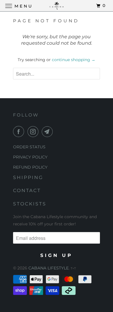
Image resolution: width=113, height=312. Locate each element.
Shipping (28, 177)
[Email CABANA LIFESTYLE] (48, 131)
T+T (73, 268)
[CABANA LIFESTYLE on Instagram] (34, 131)
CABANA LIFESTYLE (48, 268)
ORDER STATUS (29, 146)
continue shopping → (73, 59)
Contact (27, 190)
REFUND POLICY (30, 167)
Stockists (29, 204)
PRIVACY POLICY (30, 157)
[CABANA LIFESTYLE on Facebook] (19, 131)
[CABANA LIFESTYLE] (56, 5)
